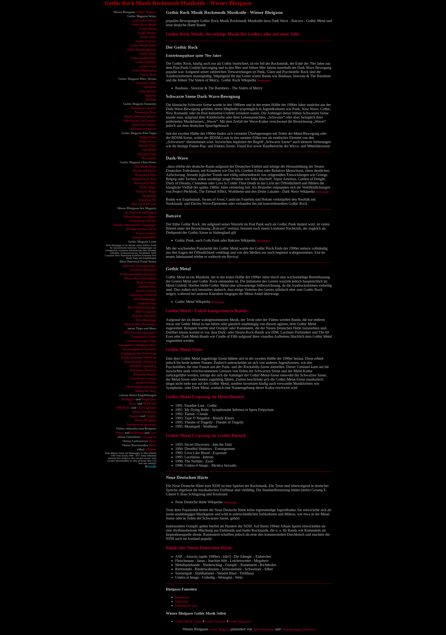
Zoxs (153, 432)
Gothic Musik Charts (188, 621)
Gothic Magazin (146, 12)
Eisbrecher (181, 601)
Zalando (151, 416)
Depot (133, 403)
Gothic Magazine (240, 621)
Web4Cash (149, 403)
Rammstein (182, 597)
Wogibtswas (148, 399)
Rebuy (120, 432)
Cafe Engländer (146, 407)
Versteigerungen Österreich (298, 629)
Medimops (137, 432)
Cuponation (148, 437)
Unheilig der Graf (186, 605)
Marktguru (128, 399)
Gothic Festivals (215, 621)
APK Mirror (123, 407)
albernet (151, 449)
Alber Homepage (263, 629)
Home (152, 441)
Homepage (263, 80)
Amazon (134, 416)
